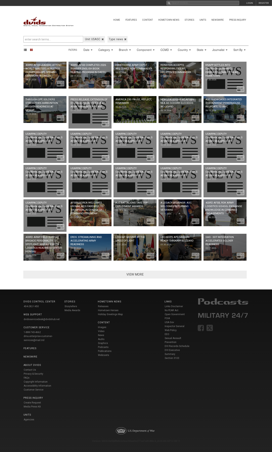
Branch (124, 50)
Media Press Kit (32, 406)
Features (131, 20)
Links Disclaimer (174, 306)
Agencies (29, 419)
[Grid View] (33, 50)
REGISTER (264, 3)
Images (102, 327)
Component (144, 50)
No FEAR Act (171, 310)
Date (86, 50)
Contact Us (30, 369)
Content (147, 20)
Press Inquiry (237, 20)
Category (104, 50)
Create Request (32, 402)
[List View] (26, 50)
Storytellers (71, 306)
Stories (189, 20)
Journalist (218, 50)
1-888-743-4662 (32, 332)
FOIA (167, 318)
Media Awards (72, 310)
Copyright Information (36, 381)
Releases (103, 306)
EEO (167, 334)
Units (203, 20)
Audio (101, 339)
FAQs (26, 377)
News (101, 335)
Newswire (217, 20)
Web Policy (171, 330)
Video (101, 331)
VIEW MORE (135, 274)
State (200, 50)
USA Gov (169, 322)
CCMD (165, 50)
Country (183, 50)
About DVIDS (32, 365)
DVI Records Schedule (177, 346)
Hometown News (168, 20)
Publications (105, 351)
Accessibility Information (37, 385)
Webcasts (103, 355)
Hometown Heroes (108, 310)
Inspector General (174, 326)
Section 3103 (172, 358)
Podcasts (103, 347)
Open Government (175, 314)
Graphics (103, 343)
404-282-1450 (31, 306)
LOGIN (249, 3)
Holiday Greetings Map (110, 314)
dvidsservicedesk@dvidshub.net (42, 319)
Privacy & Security (33, 373)
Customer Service (33, 389)
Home (116, 20)
